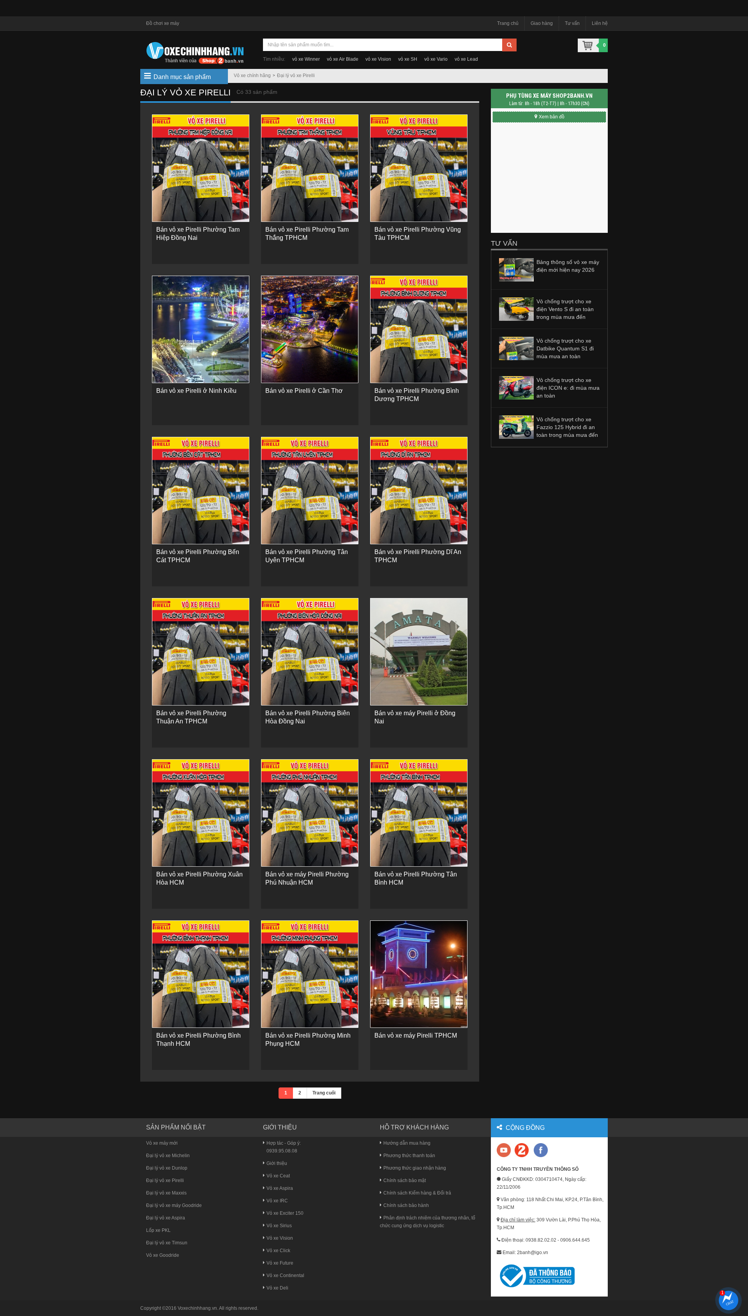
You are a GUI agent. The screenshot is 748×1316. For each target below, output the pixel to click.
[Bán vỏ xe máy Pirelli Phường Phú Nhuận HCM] (309, 813)
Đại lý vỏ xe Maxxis (166, 1193)
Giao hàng (542, 23)
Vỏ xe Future (279, 1263)
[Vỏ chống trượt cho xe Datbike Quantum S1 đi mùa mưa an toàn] (516, 348)
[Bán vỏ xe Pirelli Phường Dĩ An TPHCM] (418, 490)
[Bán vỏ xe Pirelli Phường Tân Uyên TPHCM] (309, 490)
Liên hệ (600, 23)
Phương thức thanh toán (409, 1155)
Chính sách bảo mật (404, 1180)
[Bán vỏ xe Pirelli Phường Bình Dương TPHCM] (418, 329)
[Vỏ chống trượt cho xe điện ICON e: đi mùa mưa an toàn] (516, 387)
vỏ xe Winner (306, 59)
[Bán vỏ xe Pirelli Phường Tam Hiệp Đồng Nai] (200, 168)
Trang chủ (508, 23)
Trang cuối (323, 1093)
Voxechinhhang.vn (197, 1308)
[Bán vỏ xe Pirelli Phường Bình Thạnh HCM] (200, 974)
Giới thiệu (276, 1163)
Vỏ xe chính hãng (252, 75)
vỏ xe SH (407, 59)
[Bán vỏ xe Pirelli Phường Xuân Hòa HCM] (200, 813)
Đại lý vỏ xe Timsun (166, 1243)
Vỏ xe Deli (277, 1288)
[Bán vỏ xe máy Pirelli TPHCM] (418, 974)
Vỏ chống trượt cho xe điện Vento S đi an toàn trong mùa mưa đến (565, 309)
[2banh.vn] (504, 1150)
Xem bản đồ (552, 117)
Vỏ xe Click (278, 1250)
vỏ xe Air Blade (342, 59)
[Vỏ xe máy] (194, 52)
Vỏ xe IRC (277, 1200)
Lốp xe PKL (158, 1230)
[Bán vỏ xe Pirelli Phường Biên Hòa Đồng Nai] (309, 651)
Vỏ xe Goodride (162, 1255)
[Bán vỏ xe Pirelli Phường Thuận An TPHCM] (200, 651)
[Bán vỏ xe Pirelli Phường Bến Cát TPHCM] (200, 490)
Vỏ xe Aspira (279, 1188)
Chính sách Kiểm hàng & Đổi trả (417, 1193)
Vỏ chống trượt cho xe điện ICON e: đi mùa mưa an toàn (568, 388)
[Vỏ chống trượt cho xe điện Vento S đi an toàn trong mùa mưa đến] (516, 308)
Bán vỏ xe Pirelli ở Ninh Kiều (196, 390)
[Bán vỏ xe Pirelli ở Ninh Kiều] (200, 329)
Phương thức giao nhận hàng (414, 1168)
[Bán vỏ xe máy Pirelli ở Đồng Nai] (418, 651)
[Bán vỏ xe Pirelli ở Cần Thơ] (309, 329)
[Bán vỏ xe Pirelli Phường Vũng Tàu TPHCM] (418, 168)
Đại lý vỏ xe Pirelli (296, 75)
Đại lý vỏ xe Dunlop (166, 1168)
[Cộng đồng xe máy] (522, 1149)
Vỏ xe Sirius (279, 1225)
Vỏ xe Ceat (278, 1176)
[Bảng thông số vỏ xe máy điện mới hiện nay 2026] (516, 269)
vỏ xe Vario (436, 59)
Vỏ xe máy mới (162, 1143)
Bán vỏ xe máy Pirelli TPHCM (415, 1035)
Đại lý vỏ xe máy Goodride (174, 1205)
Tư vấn (572, 23)
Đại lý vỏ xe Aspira (165, 1218)
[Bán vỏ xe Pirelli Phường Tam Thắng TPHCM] (309, 168)
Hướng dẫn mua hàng (406, 1143)
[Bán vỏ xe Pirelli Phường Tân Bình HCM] (418, 813)
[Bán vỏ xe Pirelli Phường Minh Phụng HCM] (309, 974)
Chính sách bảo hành (406, 1205)
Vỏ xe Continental (285, 1275)
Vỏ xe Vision (279, 1238)
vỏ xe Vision (378, 59)
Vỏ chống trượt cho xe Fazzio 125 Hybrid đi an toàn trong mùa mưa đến (567, 427)
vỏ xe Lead (466, 59)
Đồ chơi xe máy (162, 23)
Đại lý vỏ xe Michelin (168, 1155)
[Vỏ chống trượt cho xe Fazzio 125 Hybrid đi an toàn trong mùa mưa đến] (516, 426)
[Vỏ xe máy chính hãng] (541, 1149)
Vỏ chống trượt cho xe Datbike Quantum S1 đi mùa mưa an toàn (565, 348)
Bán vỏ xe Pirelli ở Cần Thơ (304, 390)
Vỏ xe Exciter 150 (284, 1213)
